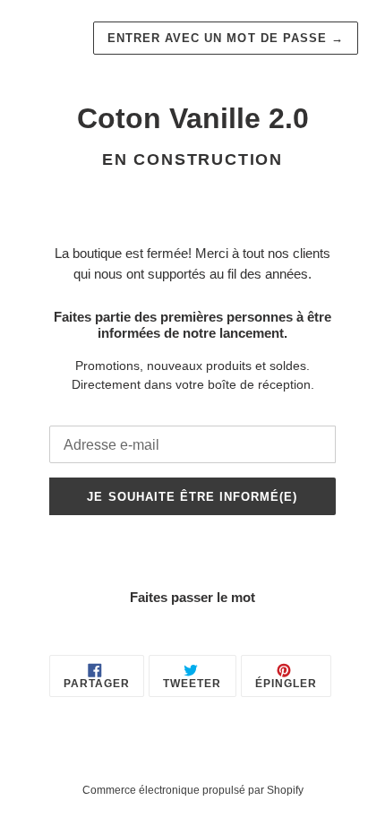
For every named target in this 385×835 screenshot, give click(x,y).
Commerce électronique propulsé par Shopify (193, 790)
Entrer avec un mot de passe (225, 38)
